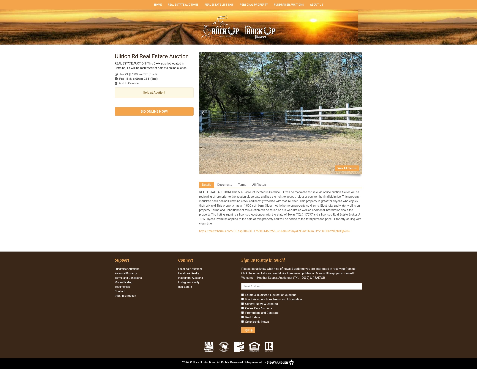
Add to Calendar (129, 83)
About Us (316, 4)
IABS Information (125, 295)
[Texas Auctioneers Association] (224, 346)
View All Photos (347, 168)
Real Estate (185, 286)
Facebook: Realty (188, 273)
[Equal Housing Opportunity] (254, 346)
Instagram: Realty (188, 282)
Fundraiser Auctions (289, 4)
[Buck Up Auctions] (238, 27)
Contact (120, 291)
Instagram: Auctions (190, 278)
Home (158, 4)
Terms (242, 184)
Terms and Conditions (128, 278)
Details (206, 184)
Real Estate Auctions (183, 4)
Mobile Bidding (123, 282)
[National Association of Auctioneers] (209, 346)
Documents (224, 184)
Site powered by (255, 362)
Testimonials (122, 286)
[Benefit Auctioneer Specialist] (239, 346)
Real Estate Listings (219, 4)
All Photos (259, 184)
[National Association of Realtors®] (269, 346)
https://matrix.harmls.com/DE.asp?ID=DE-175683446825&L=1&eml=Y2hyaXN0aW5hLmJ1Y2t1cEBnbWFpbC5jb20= (274, 231)
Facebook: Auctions (190, 269)
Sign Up (248, 330)
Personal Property (254, 4)
